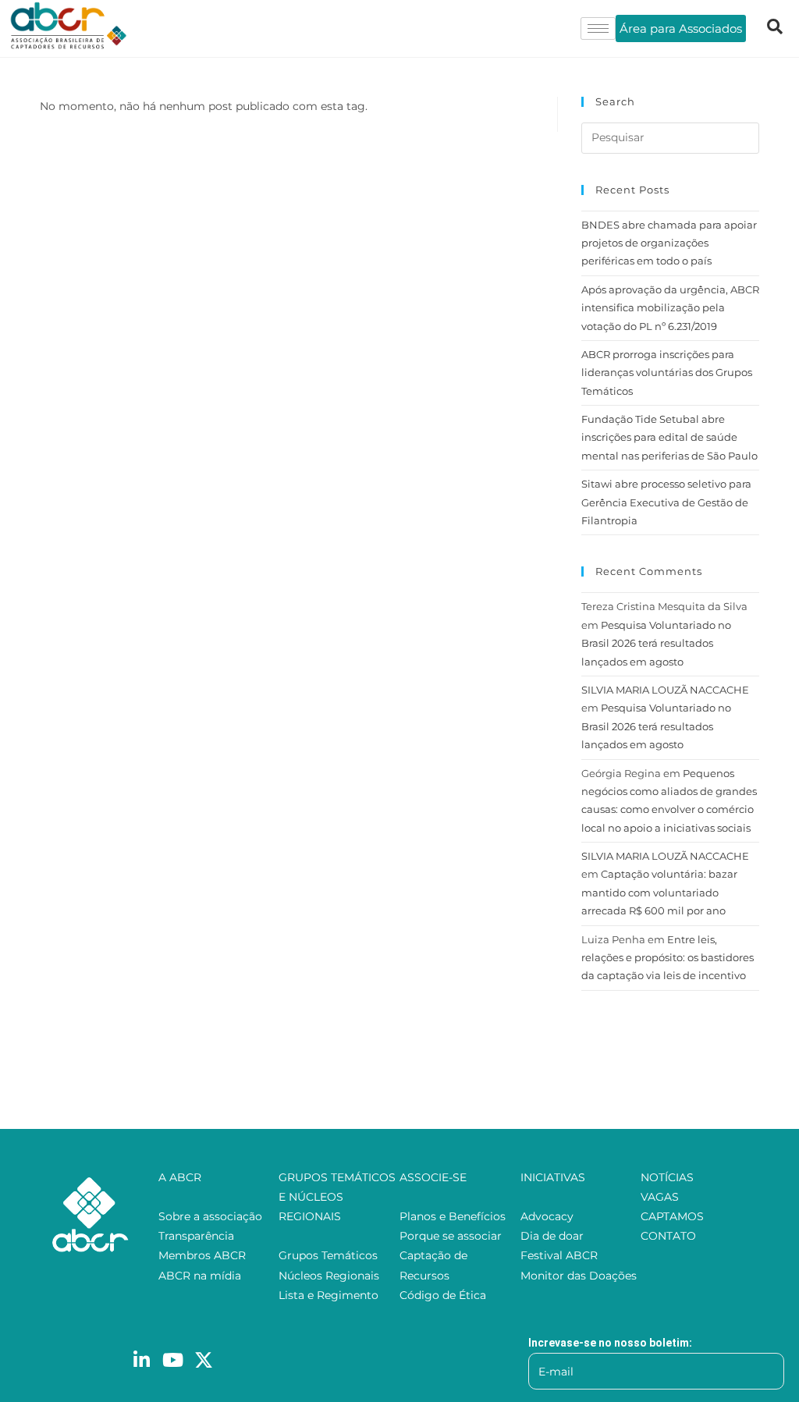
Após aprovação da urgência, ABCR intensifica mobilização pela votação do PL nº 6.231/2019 (670, 307)
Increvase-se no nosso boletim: (610, 1342)
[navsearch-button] (774, 28)
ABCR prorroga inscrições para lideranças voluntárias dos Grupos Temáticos (666, 372)
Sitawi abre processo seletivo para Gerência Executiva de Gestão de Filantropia (666, 502)
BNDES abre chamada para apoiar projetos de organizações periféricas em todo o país (669, 243)
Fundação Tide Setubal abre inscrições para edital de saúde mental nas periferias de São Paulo (669, 437)
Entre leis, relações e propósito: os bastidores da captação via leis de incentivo (667, 957)
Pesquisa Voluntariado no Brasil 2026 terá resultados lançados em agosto (656, 643)
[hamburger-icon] (598, 28)
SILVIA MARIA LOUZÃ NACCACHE (665, 689)
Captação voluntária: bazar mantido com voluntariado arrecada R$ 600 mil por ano (659, 892)
